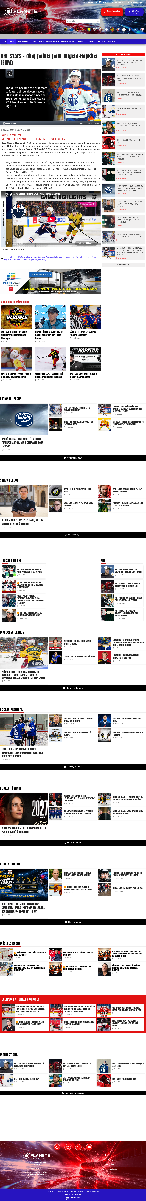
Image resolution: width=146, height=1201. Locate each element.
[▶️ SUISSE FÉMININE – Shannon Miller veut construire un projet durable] (8, 1024)
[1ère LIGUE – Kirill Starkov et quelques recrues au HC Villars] (55, 720)
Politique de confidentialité (36, 1178)
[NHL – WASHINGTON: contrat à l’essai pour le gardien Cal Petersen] (108, 158)
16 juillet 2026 (119, 723)
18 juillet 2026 (70, 723)
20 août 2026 (117, 958)
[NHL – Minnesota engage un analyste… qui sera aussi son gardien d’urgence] (108, 174)
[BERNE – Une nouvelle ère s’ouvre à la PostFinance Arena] (55, 424)
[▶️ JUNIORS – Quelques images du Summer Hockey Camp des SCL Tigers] (55, 889)
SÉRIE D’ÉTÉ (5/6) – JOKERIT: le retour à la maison (83, 333)
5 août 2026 (118, 661)
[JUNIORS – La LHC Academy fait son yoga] (104, 889)
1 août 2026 (22, 606)
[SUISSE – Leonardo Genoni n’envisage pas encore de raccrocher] (56, 1024)
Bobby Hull (8, 257)
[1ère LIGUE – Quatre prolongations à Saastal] (55, 735)
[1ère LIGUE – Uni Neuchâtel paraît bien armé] (104, 720)
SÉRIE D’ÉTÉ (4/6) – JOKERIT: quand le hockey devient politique (16, 375)
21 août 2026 (69, 508)
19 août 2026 (19, 973)
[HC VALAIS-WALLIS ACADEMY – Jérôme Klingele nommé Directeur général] (55, 875)
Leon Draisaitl (77, 257)
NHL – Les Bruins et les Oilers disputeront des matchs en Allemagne (14, 335)
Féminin (100, 41)
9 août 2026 (6, 759)
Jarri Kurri (45, 257)
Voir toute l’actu (123, 265)
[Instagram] (67, 1147)
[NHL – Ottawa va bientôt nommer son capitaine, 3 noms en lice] (108, 79)
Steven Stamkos (22, 260)
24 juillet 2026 (119, 878)
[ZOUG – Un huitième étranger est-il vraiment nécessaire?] (108, 237)
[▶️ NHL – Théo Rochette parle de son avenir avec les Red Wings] (9, 615)
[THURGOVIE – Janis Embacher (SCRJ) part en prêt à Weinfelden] (104, 505)
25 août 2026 (122, 194)
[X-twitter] (78, 1147)
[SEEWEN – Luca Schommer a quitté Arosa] (55, 657)
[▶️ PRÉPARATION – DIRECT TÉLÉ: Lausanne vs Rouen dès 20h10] (6, 954)
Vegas (31, 260)
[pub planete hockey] (50, 281)
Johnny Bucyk (65, 257)
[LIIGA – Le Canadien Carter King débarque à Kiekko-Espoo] (108, 95)
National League (22, 41)
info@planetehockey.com (36, 1174)
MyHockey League (67, 41)
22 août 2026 (118, 494)
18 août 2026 (69, 878)
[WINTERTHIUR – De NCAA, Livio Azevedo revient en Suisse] (55, 643)
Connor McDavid (19, 257)
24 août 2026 (69, 427)
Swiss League (37, 41)
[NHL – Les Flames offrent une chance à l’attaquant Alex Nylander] (108, 64)
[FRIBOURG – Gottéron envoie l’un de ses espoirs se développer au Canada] (104, 875)
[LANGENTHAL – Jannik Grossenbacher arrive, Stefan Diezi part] (104, 657)
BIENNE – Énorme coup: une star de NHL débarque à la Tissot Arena (49, 335)
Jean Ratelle (54, 257)
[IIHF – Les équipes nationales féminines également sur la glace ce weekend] (55, 813)
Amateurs (81, 41)
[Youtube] (89, 1147)
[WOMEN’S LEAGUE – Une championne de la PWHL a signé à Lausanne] (24, 809)
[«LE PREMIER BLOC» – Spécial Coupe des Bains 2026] (55, 954)
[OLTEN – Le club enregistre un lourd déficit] (55, 491)
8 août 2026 (69, 646)
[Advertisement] (123, 282)
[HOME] (5, 41)
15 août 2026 (69, 1027)
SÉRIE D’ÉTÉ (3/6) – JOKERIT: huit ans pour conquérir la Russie (49, 375)
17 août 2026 (68, 971)
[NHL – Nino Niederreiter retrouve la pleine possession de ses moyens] (9, 571)
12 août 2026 (22, 590)
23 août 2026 (118, 802)
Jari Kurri (37, 257)
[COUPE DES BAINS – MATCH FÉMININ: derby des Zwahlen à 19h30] (104, 813)
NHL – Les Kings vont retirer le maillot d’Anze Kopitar (83, 375)
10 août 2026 (7, 681)
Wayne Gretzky (40, 260)
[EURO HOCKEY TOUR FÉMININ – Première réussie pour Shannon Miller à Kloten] (104, 1010)
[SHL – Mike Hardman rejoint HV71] (108, 111)
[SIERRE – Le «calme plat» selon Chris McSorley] (55, 505)
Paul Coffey (87, 257)
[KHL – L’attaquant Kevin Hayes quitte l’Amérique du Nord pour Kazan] (108, 221)
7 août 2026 (118, 648)
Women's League (51, 41)
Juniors (91, 41)
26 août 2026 (122, 68)
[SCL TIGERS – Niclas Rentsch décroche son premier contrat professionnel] (104, 424)
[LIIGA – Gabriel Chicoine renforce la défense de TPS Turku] (108, 127)
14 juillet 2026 (22, 618)
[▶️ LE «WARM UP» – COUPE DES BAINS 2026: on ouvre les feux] (55, 969)
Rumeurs (12, 41)
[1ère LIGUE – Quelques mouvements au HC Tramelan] (104, 735)
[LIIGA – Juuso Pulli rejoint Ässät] (108, 142)
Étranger (110, 41)
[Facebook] (57, 1147)
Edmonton (30, 257)
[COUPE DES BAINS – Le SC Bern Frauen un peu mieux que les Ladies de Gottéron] (104, 799)
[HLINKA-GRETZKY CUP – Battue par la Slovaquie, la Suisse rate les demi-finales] (104, 1024)
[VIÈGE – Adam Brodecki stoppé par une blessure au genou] (104, 491)
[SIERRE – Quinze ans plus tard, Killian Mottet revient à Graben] (108, 205)
